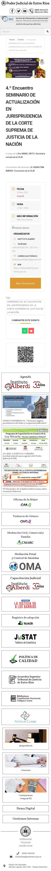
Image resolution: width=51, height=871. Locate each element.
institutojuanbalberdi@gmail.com (27, 259)
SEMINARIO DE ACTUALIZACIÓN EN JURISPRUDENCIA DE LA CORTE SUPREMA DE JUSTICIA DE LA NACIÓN (25, 307)
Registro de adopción (25, 618)
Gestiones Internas (26, 819)
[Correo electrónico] (31, 331)
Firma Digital (26, 808)
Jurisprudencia (25, 745)
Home (12, 39)
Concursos (25, 770)
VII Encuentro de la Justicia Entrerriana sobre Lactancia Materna (25, 490)
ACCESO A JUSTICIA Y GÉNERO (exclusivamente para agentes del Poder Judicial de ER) (22, 456)
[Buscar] (47, 32)
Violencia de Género (25, 516)
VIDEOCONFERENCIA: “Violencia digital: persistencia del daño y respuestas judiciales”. (25, 422)
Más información (25, 220)
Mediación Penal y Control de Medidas (25, 556)
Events (21, 39)
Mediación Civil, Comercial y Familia (25, 535)
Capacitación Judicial (25, 578)
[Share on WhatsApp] (25, 331)
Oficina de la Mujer (25, 500)
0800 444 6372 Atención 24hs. (41, 11)
